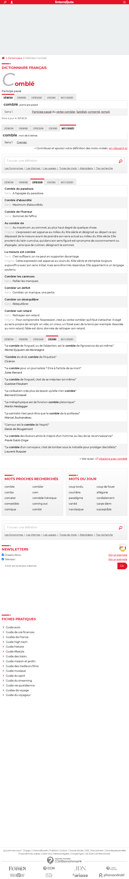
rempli (105, 111)
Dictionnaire (15, 58)
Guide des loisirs (16, 656)
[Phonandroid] (111, 875)
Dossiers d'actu (12, 555)
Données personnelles (116, 850)
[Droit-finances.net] (111, 868)
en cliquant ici (118, 148)
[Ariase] (80, 875)
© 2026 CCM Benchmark (98, 854)
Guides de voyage (17, 690)
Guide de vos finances (20, 632)
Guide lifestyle (15, 651)
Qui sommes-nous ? (12, 850)
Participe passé (42, 111)
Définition (8, 128)
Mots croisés (67, 97)
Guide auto (13, 627)
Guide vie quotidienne (20, 685)
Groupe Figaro (77, 854)
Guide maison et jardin (20, 661)
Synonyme (21, 97)
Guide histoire (15, 646)
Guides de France (17, 637)
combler (69, 111)
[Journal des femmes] (17, 868)
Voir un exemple (117, 555)
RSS (87, 850)
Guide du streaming (19, 680)
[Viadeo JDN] (48, 875)
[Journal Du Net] (80, 868)
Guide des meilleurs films (22, 666)
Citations (51, 97)
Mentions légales (61, 854)
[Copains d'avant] (17, 875)
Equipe (27, 850)
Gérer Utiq (47, 854)
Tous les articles (76, 850)
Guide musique (16, 670)
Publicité (54, 850)
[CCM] (48, 868)
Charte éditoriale (40, 850)
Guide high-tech (17, 642)
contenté (94, 111)
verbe (60, 111)
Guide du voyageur (18, 695)
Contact (63, 850)
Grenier (22, 142)
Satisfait (81, 111)
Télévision (9, 559)
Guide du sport (15, 675)
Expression (36, 97)
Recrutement (97, 850)
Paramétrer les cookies (29, 854)
